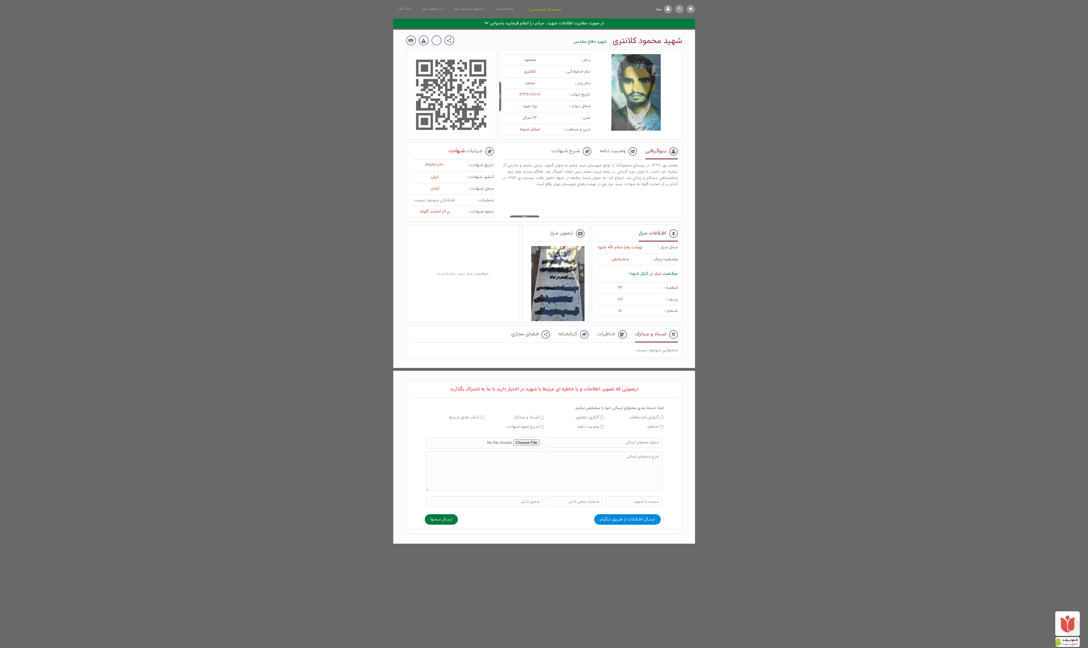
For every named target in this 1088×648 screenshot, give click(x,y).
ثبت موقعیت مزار (433, 8)
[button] (679, 9)
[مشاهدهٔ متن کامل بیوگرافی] (504, 166)
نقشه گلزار (404, 8)
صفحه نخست (504, 8)
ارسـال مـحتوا (441, 519)
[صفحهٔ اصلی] (691, 9)
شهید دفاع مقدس (590, 41)
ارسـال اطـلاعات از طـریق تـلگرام (627, 519)
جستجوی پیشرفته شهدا (469, 8)
